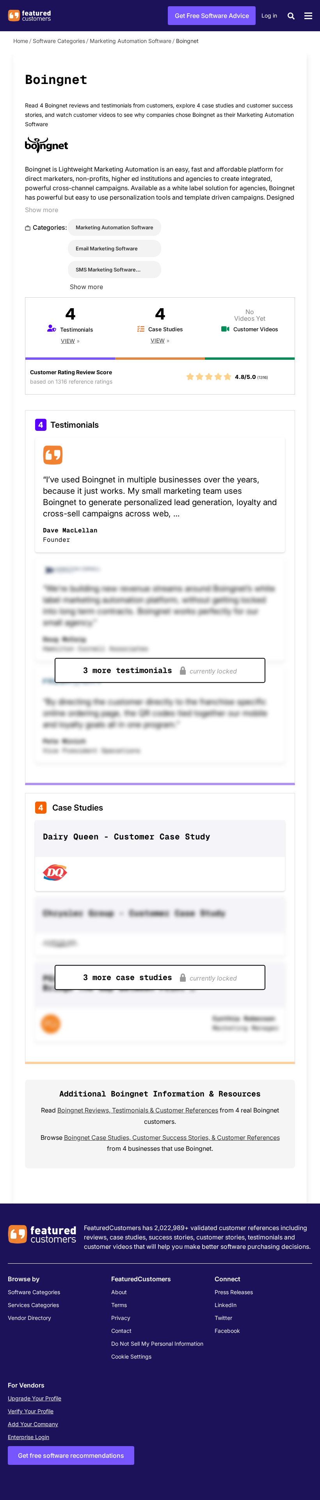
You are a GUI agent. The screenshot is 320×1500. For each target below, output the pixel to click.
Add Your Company (33, 1424)
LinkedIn (225, 1305)
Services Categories (33, 1305)
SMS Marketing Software (106, 269)
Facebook (227, 1330)
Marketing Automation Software (130, 41)
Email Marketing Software (107, 248)
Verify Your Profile (30, 1411)
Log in (269, 15)
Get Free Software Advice (212, 16)
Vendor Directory (29, 1317)
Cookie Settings (131, 1356)
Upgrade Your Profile (34, 1398)
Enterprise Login (28, 1437)
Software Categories (59, 41)
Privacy (120, 1317)
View (68, 341)
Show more (41, 210)
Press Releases (234, 1292)
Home (20, 41)
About (119, 1292)
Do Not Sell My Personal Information (157, 1343)
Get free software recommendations (71, 1455)
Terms (119, 1305)
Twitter (223, 1317)
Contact (121, 1330)
